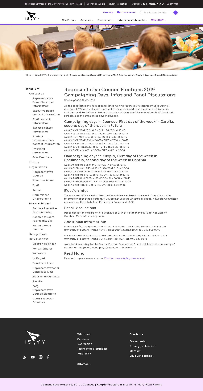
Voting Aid (40, 258)
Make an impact (58, 75)
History (34, 162)
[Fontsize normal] (157, 3)
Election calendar (44, 243)
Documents (129, 12)
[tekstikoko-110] (160, 3)
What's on (68, 20)
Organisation (38, 167)
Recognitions (38, 234)
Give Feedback (42, 157)
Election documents (46, 276)
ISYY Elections (38, 239)
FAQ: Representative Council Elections (44, 290)
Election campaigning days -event (124, 258)
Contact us (36, 93)
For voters (39, 253)
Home (29, 75)
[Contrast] (144, 4)
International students (131, 20)
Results (38, 281)
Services (86, 20)
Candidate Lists (43, 263)
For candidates (43, 248)
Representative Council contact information (43, 102)
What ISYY (157, 20)
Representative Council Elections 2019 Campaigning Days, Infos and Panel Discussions (123, 75)
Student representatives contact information (46, 140)
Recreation (104, 20)
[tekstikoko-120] (163, 3)
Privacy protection (142, 346)
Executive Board (43, 180)
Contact (135, 351)
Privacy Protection (117, 4)
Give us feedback (141, 355)
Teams (37, 190)
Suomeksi (172, 3)
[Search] (175, 13)
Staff (36, 185)
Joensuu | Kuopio (96, 4)
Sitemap (108, 12)
